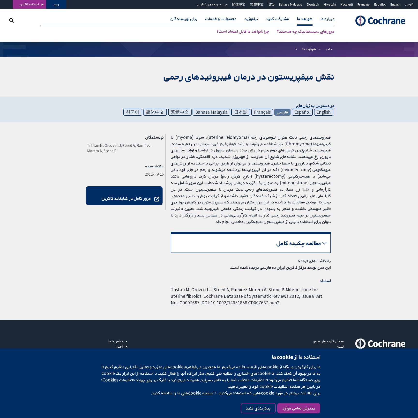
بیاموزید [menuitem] (251, 19)
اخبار (119, 346)
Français (364, 4)
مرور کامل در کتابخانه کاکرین (126, 198)
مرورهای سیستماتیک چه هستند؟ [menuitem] (306, 31)
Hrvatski (330, 4)
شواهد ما (309, 49)
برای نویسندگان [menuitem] (184, 19)
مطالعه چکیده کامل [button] (298, 243)
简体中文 (239, 4)
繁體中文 (257, 4)
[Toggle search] (11, 20)
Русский (346, 4)
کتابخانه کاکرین (29, 4)
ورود (56, 4)
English (395, 4)
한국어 (133, 112)
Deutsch (313, 4)
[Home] (378, 21)
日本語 (241, 112)
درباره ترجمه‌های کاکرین (212, 4)
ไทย (271, 4)
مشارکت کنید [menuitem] (277, 19)
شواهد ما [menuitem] (305, 19)
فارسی (409, 4)
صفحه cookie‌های (197, 393)
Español (380, 4)
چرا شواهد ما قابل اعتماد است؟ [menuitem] (243, 31)
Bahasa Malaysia (290, 4)
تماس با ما (115, 341)
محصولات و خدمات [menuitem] (221, 19)
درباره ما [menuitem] (328, 19)
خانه (329, 49)
